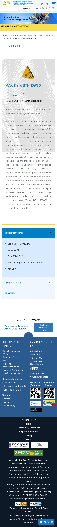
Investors (6, 402)
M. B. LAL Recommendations (11, 365)
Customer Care (9, 382)
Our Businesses (18, 35)
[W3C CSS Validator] (35, 504)
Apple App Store (40, 377)
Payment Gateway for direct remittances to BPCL (12, 373)
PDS (15, 95)
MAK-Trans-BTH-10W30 (15, 26)
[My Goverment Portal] (39, 445)
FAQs (28, 439)
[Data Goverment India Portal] (28, 453)
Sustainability (8, 405)
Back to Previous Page (43, 327)
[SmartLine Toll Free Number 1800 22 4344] (35, 403)
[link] (40, 8)
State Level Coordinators (36, 362)
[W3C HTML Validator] (21, 504)
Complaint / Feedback (28, 431)
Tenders (6, 395)
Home (5, 35)
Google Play (38, 373)
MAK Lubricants (35, 35)
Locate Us (37, 358)
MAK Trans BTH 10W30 (25, 38)
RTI (4, 360)
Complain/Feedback (12, 379)
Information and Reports (14, 386)
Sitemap (28, 435)
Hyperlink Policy (10, 357)
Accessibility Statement (28, 427)
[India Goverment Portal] (19, 445)
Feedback (37, 354)
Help (28, 423)
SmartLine (37, 351)
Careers (6, 398)
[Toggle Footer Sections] (28, 337)
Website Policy (29, 420)
